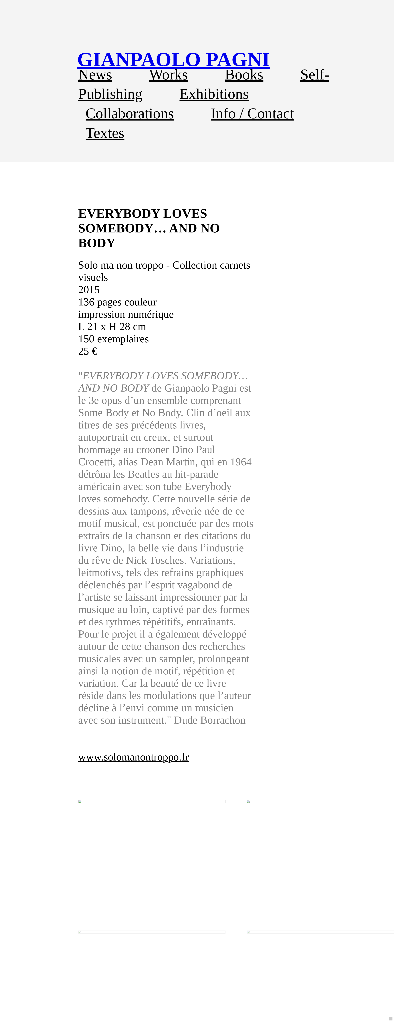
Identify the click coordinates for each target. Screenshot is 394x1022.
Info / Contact (252, 113)
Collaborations (130, 113)
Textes (105, 133)
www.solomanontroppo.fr (133, 757)
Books (244, 74)
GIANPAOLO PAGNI (173, 59)
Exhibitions (214, 93)
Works (168, 74)
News (95, 74)
